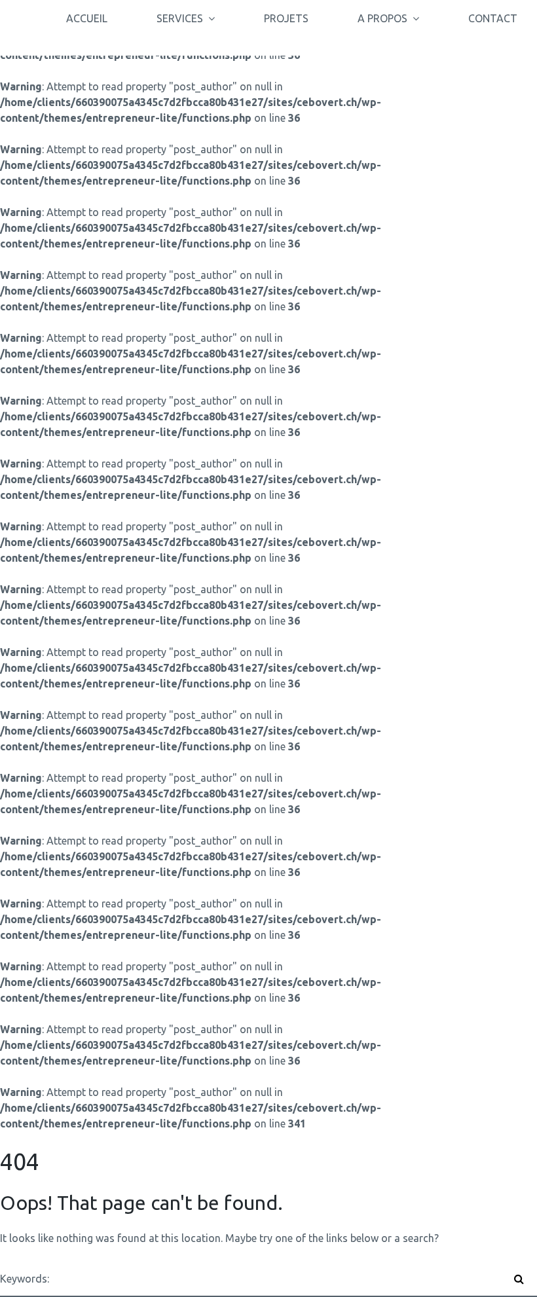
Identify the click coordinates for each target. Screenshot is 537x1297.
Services (180, 18)
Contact (492, 18)
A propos (382, 18)
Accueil (86, 18)
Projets (286, 18)
